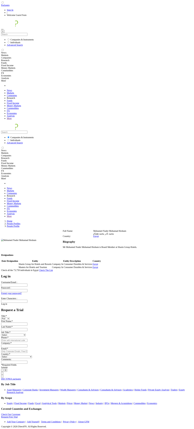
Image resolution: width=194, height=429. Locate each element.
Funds (9, 100)
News (9, 90)
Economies (12, 113)
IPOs (107, 403)
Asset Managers (14, 390)
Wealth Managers (68, 390)
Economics (152, 403)
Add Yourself (33, 421)
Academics (128, 390)
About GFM (83, 421)
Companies (12, 95)
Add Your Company (16, 421)
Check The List (46, 270)
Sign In (10, 10)
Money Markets (14, 105)
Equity (10, 403)
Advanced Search (15, 45)
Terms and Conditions (51, 421)
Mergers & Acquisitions (121, 403)
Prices (69, 403)
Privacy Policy (69, 421)
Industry (99, 403)
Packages (5, 5)
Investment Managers (49, 390)
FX (8, 111)
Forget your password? (11, 293)
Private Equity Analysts (158, 390)
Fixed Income (13, 103)
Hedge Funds (140, 390)
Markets (10, 93)
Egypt (96, 236)
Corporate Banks (30, 390)
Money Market (80, 403)
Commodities (13, 108)
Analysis (11, 116)
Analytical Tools (49, 403)
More (9, 118)
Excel (37, 403)
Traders (174, 390)
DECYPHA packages (11, 379)
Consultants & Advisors (88, 390)
